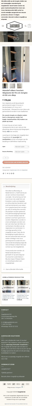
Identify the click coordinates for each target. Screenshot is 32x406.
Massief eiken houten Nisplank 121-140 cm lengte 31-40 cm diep (8, 297)
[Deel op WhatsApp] (3, 173)
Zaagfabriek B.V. (6, 314)
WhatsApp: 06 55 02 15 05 (9, 326)
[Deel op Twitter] (7, 173)
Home (4, 34)
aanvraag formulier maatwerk (16, 344)
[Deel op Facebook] (5, 173)
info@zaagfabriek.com (10, 322)
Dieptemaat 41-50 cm (15, 170)
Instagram (18, 387)
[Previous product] (17, 38)
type (3, 146)
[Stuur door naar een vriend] (9, 173)
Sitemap (25, 403)
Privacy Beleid (19, 403)
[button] (3, 26)
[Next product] (14, 38)
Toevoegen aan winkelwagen (16, 162)
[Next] (26, 64)
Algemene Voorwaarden (10, 403)
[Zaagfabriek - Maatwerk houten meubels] (14, 25)
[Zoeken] (25, 26)
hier (8, 131)
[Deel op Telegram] (13, 173)
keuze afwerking (7, 151)
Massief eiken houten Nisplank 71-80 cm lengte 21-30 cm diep (23, 297)
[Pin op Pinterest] (11, 173)
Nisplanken (12, 34)
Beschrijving (10, 186)
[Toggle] (4, 186)
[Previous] (5, 64)
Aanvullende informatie (14, 269)
